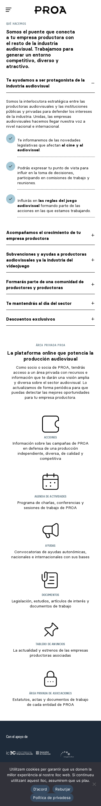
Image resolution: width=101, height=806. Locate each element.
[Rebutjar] (94, 784)
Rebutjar (62, 789)
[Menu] (8, 9)
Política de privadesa (51, 797)
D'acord (40, 789)
